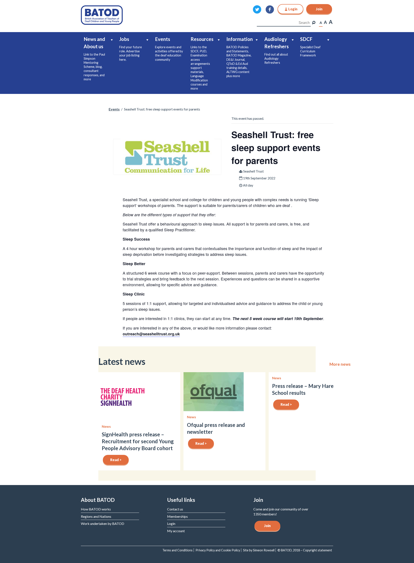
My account (176, 531)
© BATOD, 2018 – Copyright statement (305, 550)
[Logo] (102, 14)
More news (340, 364)
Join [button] (319, 9)
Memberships (177, 516)
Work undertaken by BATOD (102, 523)
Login (171, 523)
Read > (116, 460)
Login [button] (292, 9)
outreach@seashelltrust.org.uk (151, 334)
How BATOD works (96, 509)
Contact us (175, 509)
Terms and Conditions (177, 550)
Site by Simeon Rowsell (258, 550)
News (106, 426)
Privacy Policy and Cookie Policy (218, 550)
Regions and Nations (96, 516)
